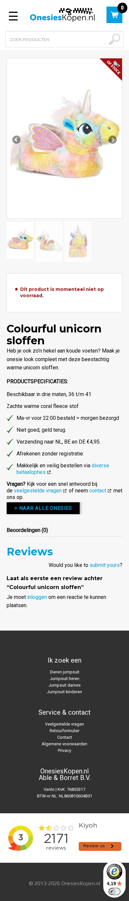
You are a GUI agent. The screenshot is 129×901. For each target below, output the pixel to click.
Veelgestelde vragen (64, 724)
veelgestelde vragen (38, 490)
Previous (17, 140)
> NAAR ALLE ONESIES (43, 508)
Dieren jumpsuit (64, 671)
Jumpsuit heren (64, 678)
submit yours (105, 565)
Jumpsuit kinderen (64, 691)
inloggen (37, 597)
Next (112, 140)
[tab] (31, 530)
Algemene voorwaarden (64, 743)
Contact (64, 737)
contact (97, 490)
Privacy (64, 750)
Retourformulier (64, 730)
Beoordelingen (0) (27, 530)
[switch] (114, 891)
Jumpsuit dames (65, 685)
